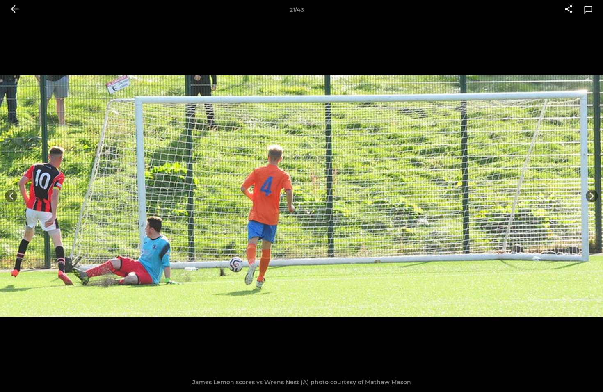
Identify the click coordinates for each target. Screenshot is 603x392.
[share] (568, 10)
